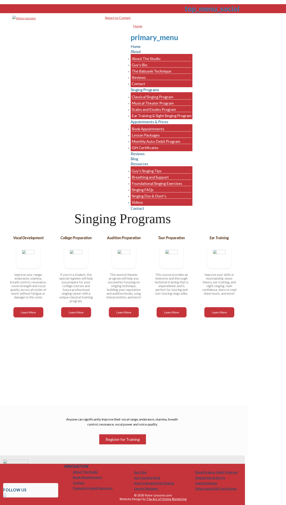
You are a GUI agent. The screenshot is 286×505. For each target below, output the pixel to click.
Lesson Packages (146, 488)
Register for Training (123, 439)
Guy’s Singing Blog (147, 478)
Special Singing (206, 483)
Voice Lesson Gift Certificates (216, 488)
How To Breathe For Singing (154, 483)
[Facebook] (4, 495)
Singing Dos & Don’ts (210, 478)
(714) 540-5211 (253, 18)
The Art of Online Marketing (166, 499)
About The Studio (85, 472)
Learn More (28, 312)
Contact (79, 483)
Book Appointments (87, 477)
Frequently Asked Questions (93, 488)
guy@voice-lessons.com (217, 18)
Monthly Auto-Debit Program (216, 472)
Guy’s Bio (140, 472)
